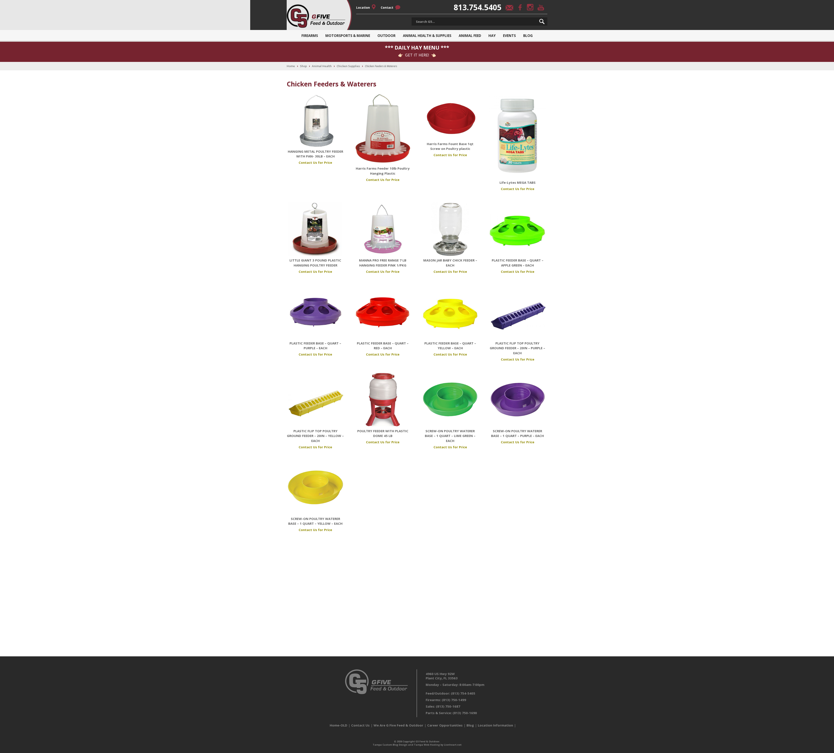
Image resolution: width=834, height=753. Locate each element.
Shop (303, 66)
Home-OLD (338, 725)
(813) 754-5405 (463, 693)
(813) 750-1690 (465, 713)
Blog (528, 35)
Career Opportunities (445, 725)
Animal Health (322, 66)
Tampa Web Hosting (427, 744)
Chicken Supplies (348, 66)
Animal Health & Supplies (427, 35)
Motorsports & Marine (347, 35)
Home (291, 66)
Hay (492, 35)
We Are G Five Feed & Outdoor (398, 725)
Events (509, 35)
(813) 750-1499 (454, 700)
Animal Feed (470, 35)
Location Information (495, 725)
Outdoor (386, 35)
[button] (541, 21)
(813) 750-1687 (448, 706)
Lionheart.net (453, 744)
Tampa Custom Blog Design (390, 744)
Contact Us (360, 725)
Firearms (309, 35)
